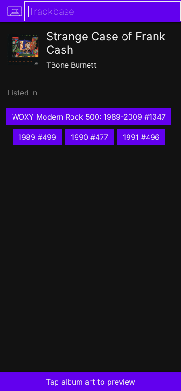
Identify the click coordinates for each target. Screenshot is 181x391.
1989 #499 (37, 137)
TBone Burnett (71, 64)
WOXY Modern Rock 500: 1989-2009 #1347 (89, 116)
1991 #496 (141, 137)
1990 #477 (89, 137)
